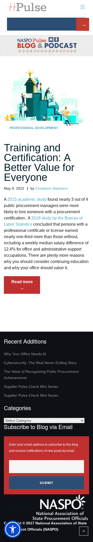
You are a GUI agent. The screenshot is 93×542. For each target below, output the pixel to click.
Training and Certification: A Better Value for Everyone (39, 162)
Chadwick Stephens (51, 188)
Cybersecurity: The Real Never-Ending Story (40, 363)
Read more (25, 286)
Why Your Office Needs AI (25, 354)
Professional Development (34, 128)
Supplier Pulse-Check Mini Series (31, 386)
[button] (12, 529)
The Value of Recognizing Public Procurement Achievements (41, 374)
